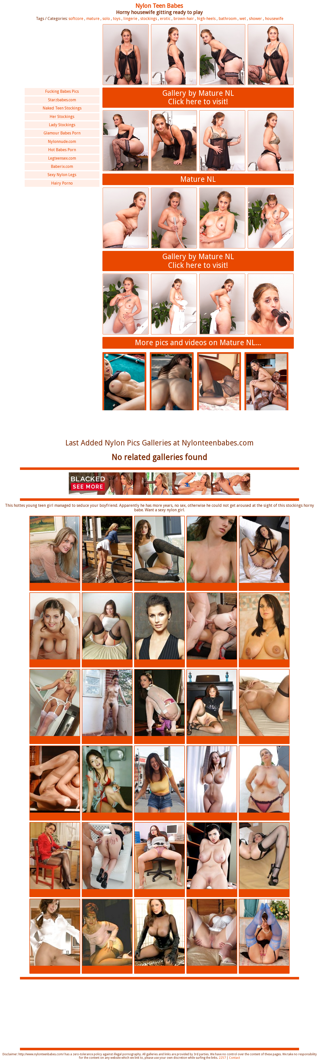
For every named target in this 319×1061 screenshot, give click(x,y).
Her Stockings (62, 116)
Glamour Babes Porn (62, 133)
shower (255, 18)
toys (116, 18)
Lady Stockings (62, 124)
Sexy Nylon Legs (62, 174)
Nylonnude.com (62, 141)
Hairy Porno (62, 183)
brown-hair (183, 18)
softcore (76, 18)
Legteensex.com (62, 158)
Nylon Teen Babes (159, 5)
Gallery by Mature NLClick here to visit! (198, 97)
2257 (222, 1058)
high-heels (206, 18)
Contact (234, 1058)
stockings (148, 18)
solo (106, 18)
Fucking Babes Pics (62, 91)
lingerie (130, 18)
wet (242, 18)
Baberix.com (62, 166)
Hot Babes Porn (62, 149)
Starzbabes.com (62, 100)
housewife (274, 18)
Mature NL (198, 179)
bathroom (228, 18)
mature (92, 18)
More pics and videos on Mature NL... (198, 342)
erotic (165, 18)
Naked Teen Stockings (62, 108)
